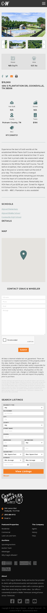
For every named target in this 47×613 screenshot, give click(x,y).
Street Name (8, 428)
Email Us (7, 518)
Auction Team (7, 548)
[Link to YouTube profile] (35, 601)
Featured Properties (10, 524)
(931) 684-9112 (9, 515)
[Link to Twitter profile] (20, 601)
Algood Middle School (11, 213)
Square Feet (7, 451)
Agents (34, 529)
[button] (23, 255)
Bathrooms (29, 440)
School (6, 434)
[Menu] (43, 3)
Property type (8, 405)
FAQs (34, 536)
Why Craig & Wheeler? (9, 555)
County (6, 422)
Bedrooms (7, 440)
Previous (3, 44)
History (34, 532)
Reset (6, 476)
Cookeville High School (11, 217)
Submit (23, 350)
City (4, 416)
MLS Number (7, 411)
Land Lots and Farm (9, 536)
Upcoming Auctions (8, 544)
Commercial (6, 532)
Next (43, 44)
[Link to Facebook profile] (12, 601)
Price (5, 446)
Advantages (6, 551)
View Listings (23, 471)
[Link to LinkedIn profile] (27, 601)
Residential (5, 529)
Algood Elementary (10, 209)
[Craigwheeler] (5, 3)
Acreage (6, 457)
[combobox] (23, 407)
